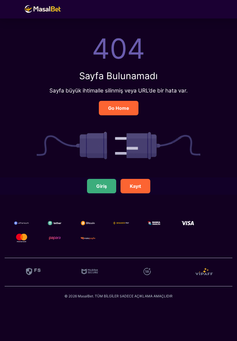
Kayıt (135, 186)
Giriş (101, 186)
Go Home (118, 108)
